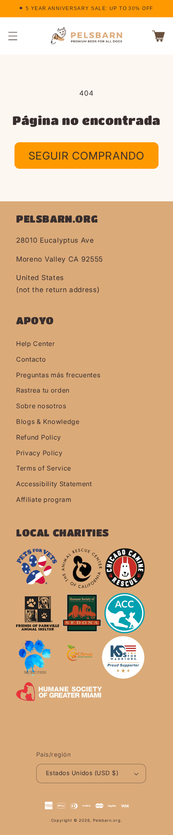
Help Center (35, 344)
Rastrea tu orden (43, 390)
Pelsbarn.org (107, 820)
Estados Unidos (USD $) (82, 773)
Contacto (31, 359)
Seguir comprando (86, 155)
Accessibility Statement (54, 484)
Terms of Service (43, 468)
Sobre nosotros (41, 406)
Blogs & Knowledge (48, 422)
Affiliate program (44, 499)
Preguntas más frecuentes (58, 375)
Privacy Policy (39, 453)
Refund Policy (38, 437)
